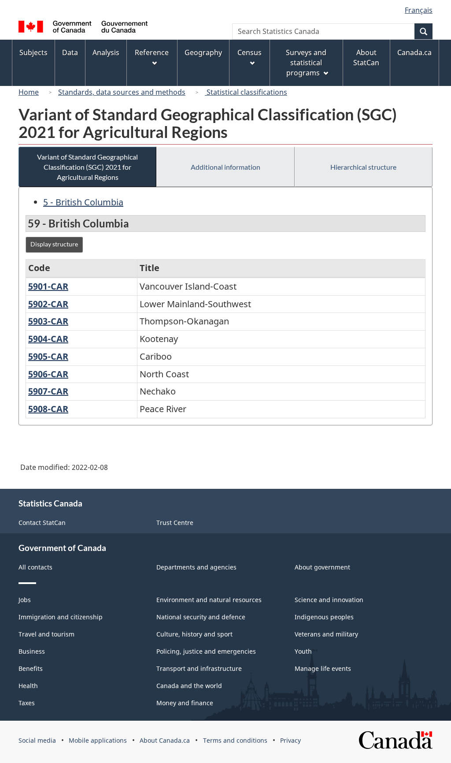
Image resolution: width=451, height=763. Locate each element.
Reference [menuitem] (152, 52)
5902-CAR (48, 304)
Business (31, 651)
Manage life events (323, 668)
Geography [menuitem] (203, 52)
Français (419, 10)
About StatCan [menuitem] (366, 57)
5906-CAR (48, 374)
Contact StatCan (42, 522)
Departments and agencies (196, 567)
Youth (303, 651)
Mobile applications (98, 740)
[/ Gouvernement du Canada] (83, 28)
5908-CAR (48, 409)
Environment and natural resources (209, 600)
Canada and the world (189, 685)
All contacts (35, 567)
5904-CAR (48, 339)
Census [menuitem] (249, 52)
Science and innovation (329, 600)
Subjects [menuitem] (33, 52)
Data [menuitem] (70, 52)
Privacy (290, 740)
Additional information (225, 167)
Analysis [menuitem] (105, 52)
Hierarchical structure (363, 167)
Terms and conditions (235, 740)
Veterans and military (326, 634)
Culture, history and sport (194, 634)
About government (322, 567)
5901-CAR (48, 286)
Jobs (24, 600)
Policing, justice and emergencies (206, 651)
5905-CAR (48, 356)
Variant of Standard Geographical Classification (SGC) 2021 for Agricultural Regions (87, 167)
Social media (37, 740)
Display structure (54, 244)
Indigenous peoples (324, 617)
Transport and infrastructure (199, 668)
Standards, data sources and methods (121, 92)
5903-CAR (48, 321)
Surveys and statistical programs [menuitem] (306, 63)
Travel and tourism (46, 634)
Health (28, 685)
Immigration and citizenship (60, 617)
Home (28, 92)
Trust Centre (174, 522)
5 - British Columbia (83, 202)
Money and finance (184, 703)
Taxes (26, 703)
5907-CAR (48, 391)
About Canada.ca (165, 740)
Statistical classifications (246, 92)
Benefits (30, 668)
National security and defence (200, 617)
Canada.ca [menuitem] (414, 52)
